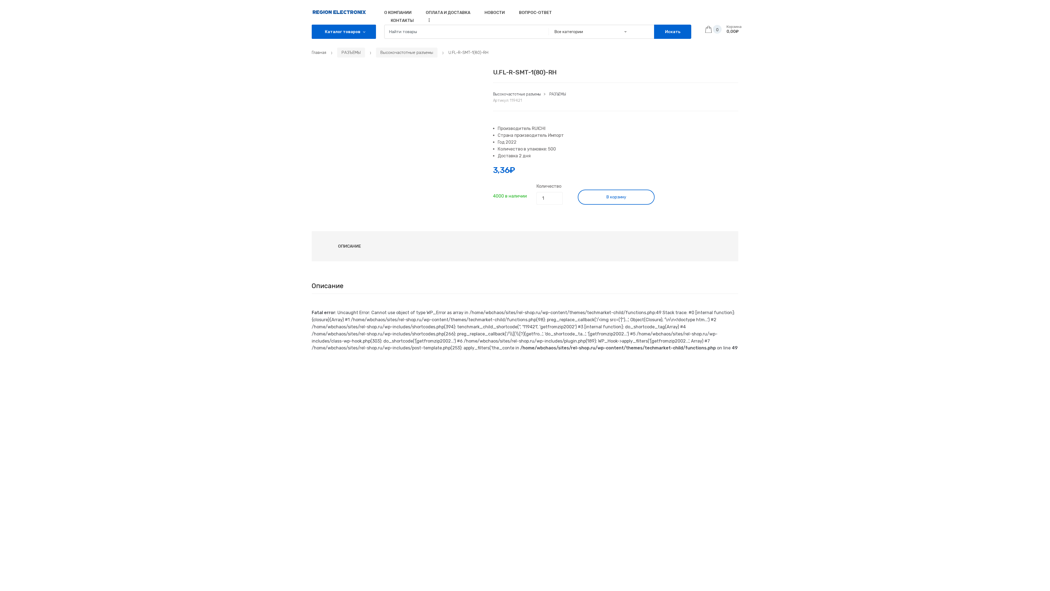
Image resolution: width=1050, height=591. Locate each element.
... (427, 20)
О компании (398, 12)
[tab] (349, 246)
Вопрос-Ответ (535, 12)
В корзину (616, 197)
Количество (548, 186)
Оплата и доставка (448, 12)
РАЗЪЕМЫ (351, 52)
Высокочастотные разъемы (406, 52)
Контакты (402, 20)
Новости (495, 12)
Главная (319, 52)
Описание (349, 246)
